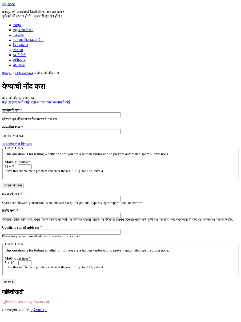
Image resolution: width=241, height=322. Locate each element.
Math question (18, 162)
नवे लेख (18, 35)
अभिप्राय (19, 60)
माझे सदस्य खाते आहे (16, 102)
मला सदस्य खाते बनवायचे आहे (51, 102)
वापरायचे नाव (12, 110)
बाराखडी (19, 65)
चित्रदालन (20, 45)
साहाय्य (18, 50)
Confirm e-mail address (22, 227)
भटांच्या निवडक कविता (28, 40)
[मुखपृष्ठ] (8, 4)
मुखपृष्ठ (7, 73)
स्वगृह (17, 25)
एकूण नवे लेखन (23, 30)
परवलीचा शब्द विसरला (17, 144)
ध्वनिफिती (19, 55)
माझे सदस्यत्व (24, 73)
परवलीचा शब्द (12, 127)
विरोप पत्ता (10, 211)
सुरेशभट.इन (39, 310)
